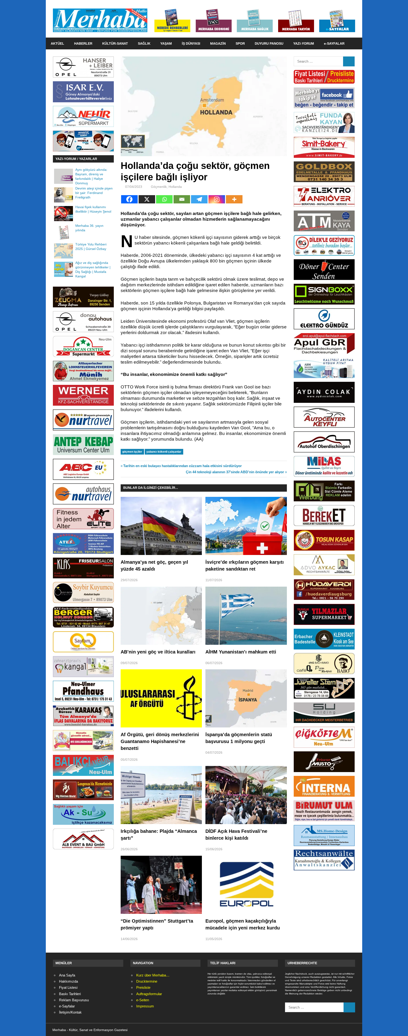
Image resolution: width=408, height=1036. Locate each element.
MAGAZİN (218, 43)
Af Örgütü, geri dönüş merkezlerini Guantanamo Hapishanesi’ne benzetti (160, 741)
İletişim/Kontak (70, 1012)
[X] (147, 199)
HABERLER (83, 43)
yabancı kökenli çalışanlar (163, 451)
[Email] (182, 199)
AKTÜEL (57, 43)
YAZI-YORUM (303, 43)
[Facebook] (129, 199)
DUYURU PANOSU (269, 43)
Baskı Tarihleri (70, 994)
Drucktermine (146, 981)
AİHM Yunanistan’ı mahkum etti (240, 651)
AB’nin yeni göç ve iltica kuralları (158, 651)
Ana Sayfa (67, 975)
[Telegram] (199, 199)
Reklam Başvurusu (74, 1000)
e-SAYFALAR (334, 43)
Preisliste (143, 987)
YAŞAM (166, 43)
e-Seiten (142, 1000)
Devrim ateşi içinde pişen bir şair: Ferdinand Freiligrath (94, 193)
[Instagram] (216, 199)
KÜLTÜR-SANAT (115, 43)
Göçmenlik (159, 187)
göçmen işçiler (132, 451)
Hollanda (175, 187)
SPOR (240, 43)
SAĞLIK (144, 43)
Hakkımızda (68, 981)
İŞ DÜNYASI (191, 43)
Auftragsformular (149, 994)
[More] (234, 199)
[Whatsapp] (164, 199)
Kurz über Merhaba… (153, 975)
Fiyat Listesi (68, 987)
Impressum (145, 1006)
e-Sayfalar (67, 1006)
